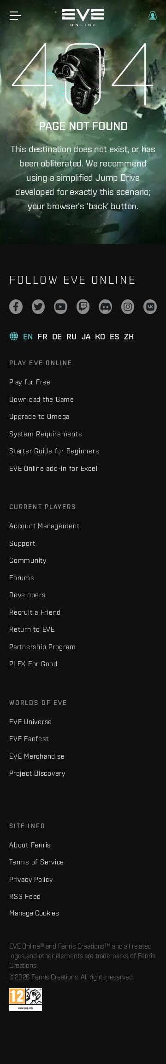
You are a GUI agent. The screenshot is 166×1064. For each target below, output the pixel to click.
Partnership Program (42, 647)
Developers (27, 595)
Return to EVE (32, 629)
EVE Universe (30, 722)
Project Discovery (37, 773)
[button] (152, 15)
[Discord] (105, 306)
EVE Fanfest (28, 739)
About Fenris (30, 845)
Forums (21, 578)
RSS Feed (25, 896)
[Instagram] (128, 306)
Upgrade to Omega (39, 416)
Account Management (44, 526)
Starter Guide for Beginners (54, 451)
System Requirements (45, 434)
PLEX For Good (33, 664)
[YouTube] (60, 306)
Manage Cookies (34, 913)
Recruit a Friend (35, 612)
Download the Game (41, 399)
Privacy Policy (31, 879)
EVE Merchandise (37, 756)
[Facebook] (16, 306)
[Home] (83, 24)
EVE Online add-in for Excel (53, 468)
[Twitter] (38, 306)
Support (22, 543)
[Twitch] (83, 306)
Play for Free (30, 382)
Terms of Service (36, 862)
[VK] (150, 306)
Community (28, 560)
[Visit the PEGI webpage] (25, 999)
